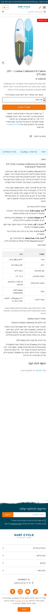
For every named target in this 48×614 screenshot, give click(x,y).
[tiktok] (35, 591)
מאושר (24, 609)
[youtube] (27, 591)
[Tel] (40, 7)
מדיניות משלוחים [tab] (9, 152)
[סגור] (45, 595)
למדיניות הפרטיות (16, 524)
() (7, 7)
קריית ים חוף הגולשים (22, 583)
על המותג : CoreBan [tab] (29, 152)
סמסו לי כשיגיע (24, 107)
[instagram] (20, 591)
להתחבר (38, 370)
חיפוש (3, 12)
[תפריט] (44, 7)
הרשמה (8, 515)
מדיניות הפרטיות (13, 124)
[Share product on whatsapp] (31, 136)
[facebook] (12, 591)
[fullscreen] (3, 63)
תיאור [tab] (43, 152)
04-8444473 (22, 580)
